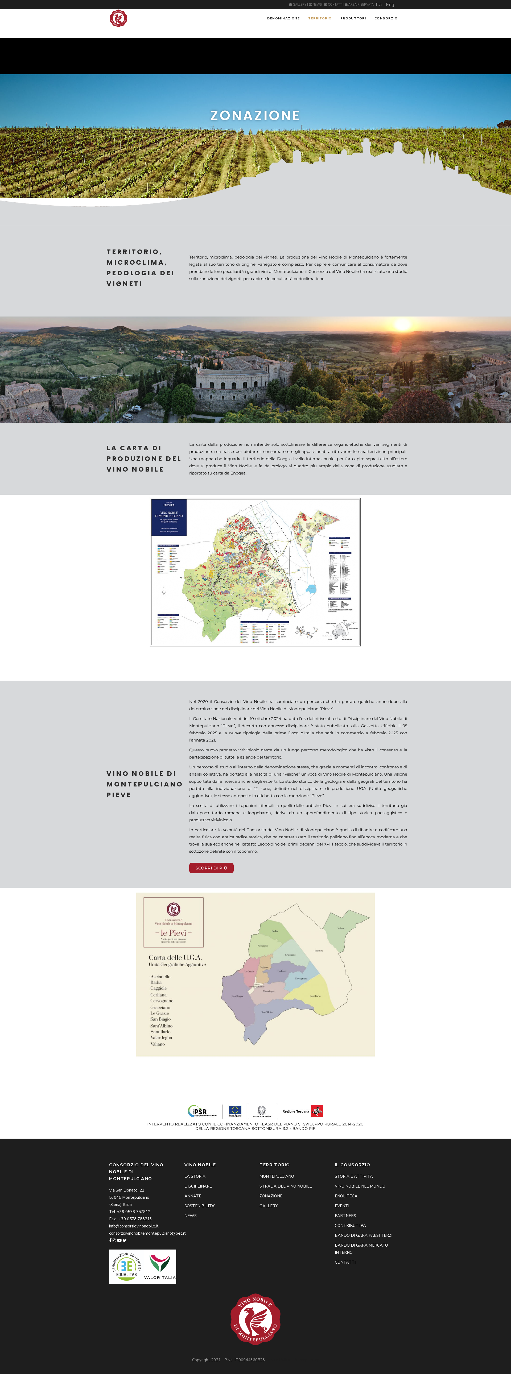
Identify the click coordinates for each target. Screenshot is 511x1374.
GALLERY (299, 5)
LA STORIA (194, 1176)
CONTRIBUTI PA (350, 1225)
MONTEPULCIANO (276, 1176)
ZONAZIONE (270, 1196)
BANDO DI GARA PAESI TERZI (363, 1235)
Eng (390, 4)
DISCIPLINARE (198, 1186)
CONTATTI (335, 5)
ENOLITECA (346, 1196)
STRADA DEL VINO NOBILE (285, 1186)
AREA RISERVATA (361, 5)
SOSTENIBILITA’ (199, 1206)
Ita (379, 4)
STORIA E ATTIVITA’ (354, 1176)
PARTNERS (345, 1215)
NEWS (317, 5)
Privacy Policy (306, 1360)
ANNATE (192, 1196)
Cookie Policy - (280, 1360)
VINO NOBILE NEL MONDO (360, 1186)
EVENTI (342, 1206)
